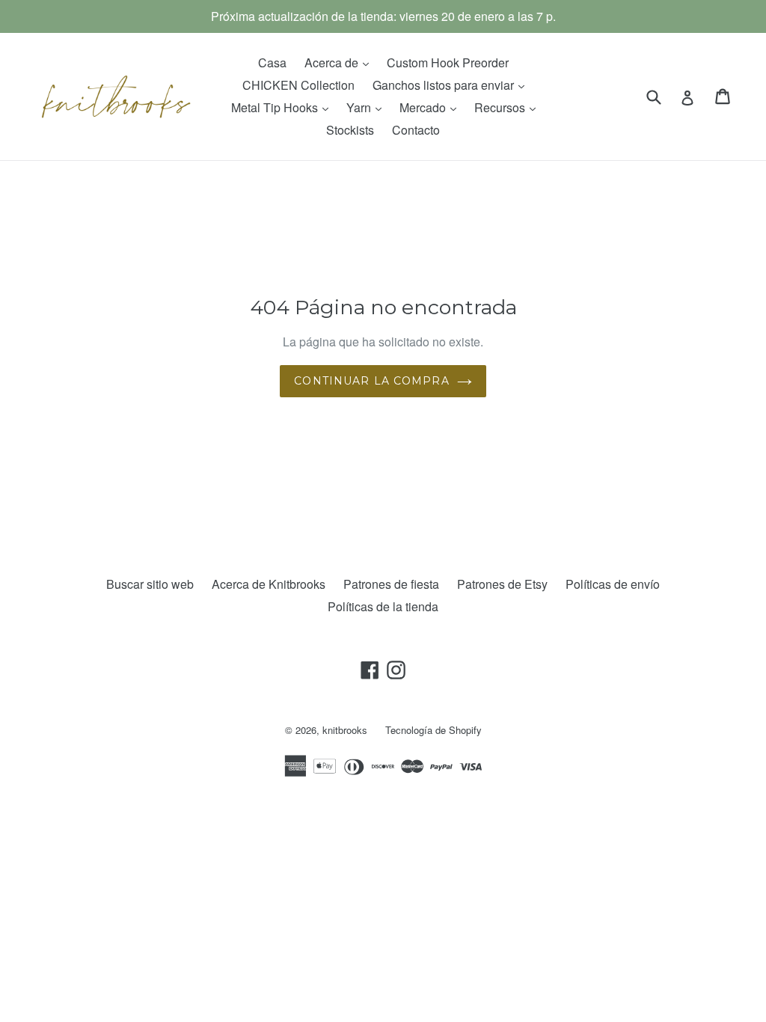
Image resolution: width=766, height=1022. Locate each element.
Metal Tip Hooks (283, 107)
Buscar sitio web (150, 584)
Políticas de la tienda (383, 606)
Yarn (367, 107)
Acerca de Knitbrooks (268, 584)
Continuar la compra (371, 381)
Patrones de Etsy (502, 584)
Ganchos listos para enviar (452, 85)
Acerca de (340, 62)
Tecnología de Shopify (433, 730)
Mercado (431, 107)
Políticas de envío (613, 584)
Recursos (508, 107)
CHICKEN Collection (298, 85)
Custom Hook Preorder (448, 62)
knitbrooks (344, 730)
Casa (272, 62)
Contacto (416, 129)
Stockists (350, 129)
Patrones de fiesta (391, 584)
